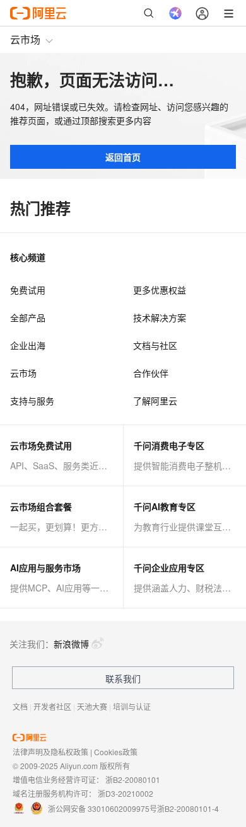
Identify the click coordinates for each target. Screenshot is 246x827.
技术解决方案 (159, 317)
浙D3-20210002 (125, 793)
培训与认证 (132, 706)
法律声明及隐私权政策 (50, 751)
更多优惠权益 (159, 289)
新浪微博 (71, 643)
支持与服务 (32, 400)
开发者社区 (52, 706)
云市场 (25, 39)
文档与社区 (155, 345)
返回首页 (123, 157)
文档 (20, 706)
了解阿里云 (155, 400)
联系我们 (123, 678)
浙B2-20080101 (132, 779)
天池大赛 (92, 706)
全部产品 (27, 317)
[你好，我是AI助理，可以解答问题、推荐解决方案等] (175, 13)
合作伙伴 (150, 373)
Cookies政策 (116, 751)
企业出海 (27, 345)
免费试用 (27, 289)
